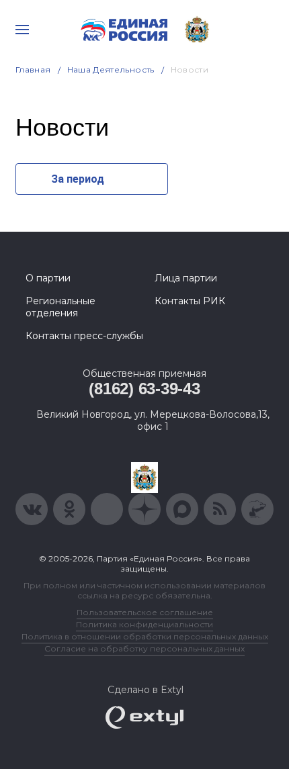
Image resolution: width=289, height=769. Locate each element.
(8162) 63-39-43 (144, 388)
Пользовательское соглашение (145, 612)
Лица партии (186, 278)
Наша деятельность (111, 69)
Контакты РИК (190, 301)
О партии (48, 278)
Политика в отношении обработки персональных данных (145, 636)
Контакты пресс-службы (84, 336)
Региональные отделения (60, 307)
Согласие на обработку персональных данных (144, 648)
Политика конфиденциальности (144, 624)
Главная (33, 69)
